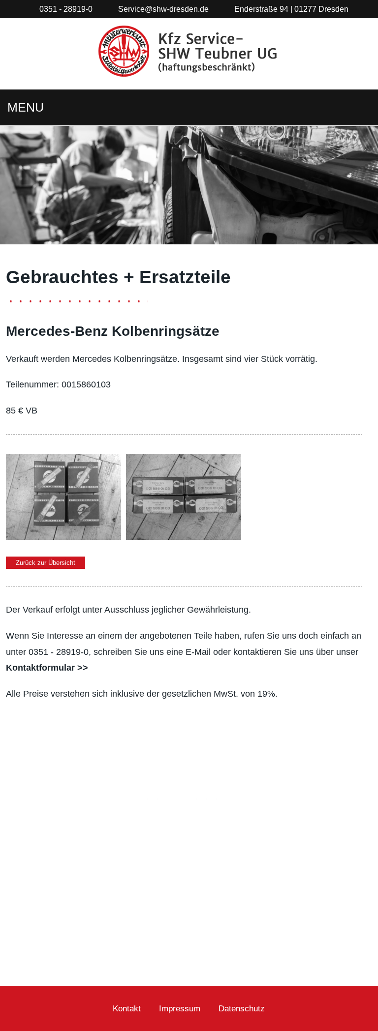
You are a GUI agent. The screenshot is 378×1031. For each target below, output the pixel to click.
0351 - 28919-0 (66, 8)
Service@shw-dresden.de (163, 8)
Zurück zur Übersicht (45, 562)
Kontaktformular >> (47, 668)
